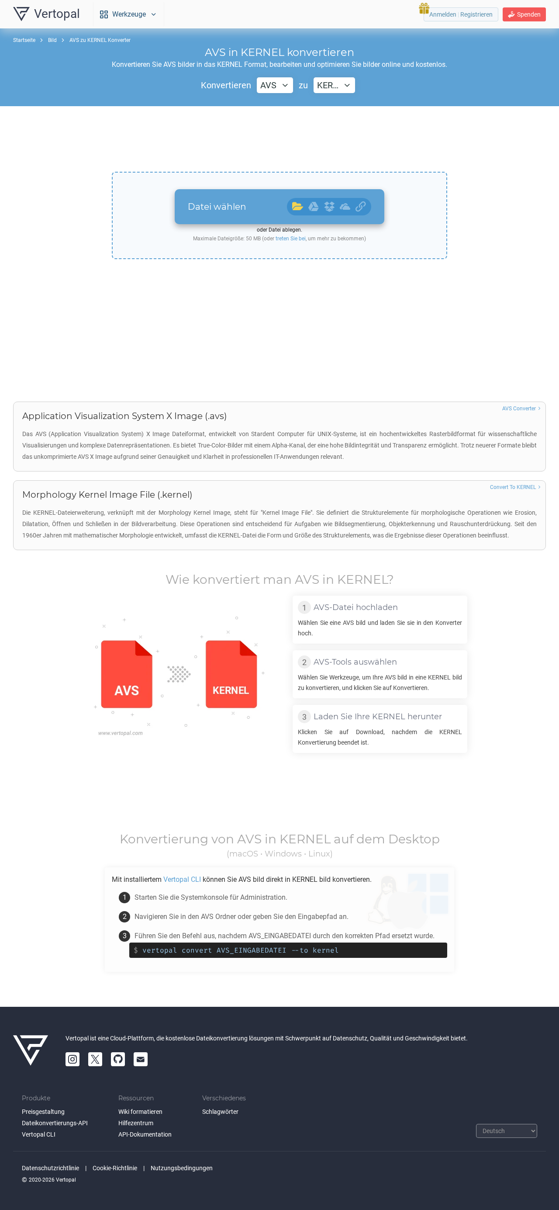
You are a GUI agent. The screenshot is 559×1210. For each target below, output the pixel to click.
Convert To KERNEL (513, 487)
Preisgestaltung (43, 1111)
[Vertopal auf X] (95, 1059)
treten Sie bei (291, 239)
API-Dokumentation (145, 1134)
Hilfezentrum (135, 1123)
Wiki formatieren (140, 1111)
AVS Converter (519, 409)
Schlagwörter (220, 1111)
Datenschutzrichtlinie (50, 1168)
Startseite (24, 40)
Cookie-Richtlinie (115, 1168)
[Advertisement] (279, 139)
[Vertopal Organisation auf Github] (118, 1059)
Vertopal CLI (38, 1134)
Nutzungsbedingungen (182, 1168)
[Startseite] (30, 1050)
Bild (52, 40)
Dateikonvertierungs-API (55, 1123)
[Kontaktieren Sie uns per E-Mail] (141, 1059)
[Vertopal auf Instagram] (72, 1059)
